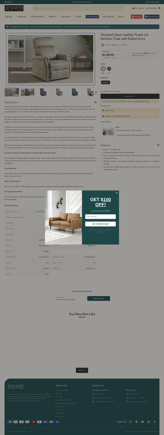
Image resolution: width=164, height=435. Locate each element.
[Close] (116, 192)
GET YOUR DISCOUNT (100, 224)
